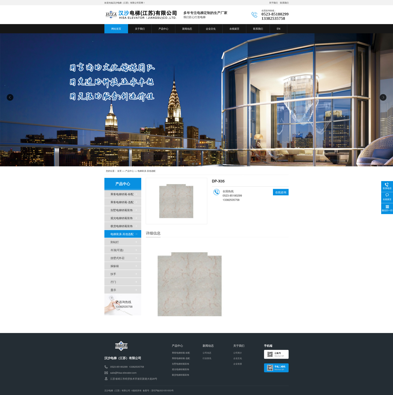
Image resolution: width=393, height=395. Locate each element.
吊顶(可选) (117, 250)
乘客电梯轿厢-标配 (122, 194)
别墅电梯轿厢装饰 (122, 210)
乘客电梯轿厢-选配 (122, 202)
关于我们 (273, 2)
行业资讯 (207, 358)
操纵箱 (115, 266)
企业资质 (237, 363)
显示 (113, 290)
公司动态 (207, 352)
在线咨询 (280, 192)
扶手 (113, 274)
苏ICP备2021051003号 (162, 390)
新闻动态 (208, 346)
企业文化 (237, 358)
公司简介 (237, 352)
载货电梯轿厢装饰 (122, 226)
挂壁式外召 (117, 258)
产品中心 (129, 170)
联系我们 (284, 2)
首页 (119, 170)
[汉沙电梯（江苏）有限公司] (140, 14)
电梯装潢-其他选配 (147, 170)
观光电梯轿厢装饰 (122, 218)
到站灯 (115, 242)
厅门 (113, 282)
